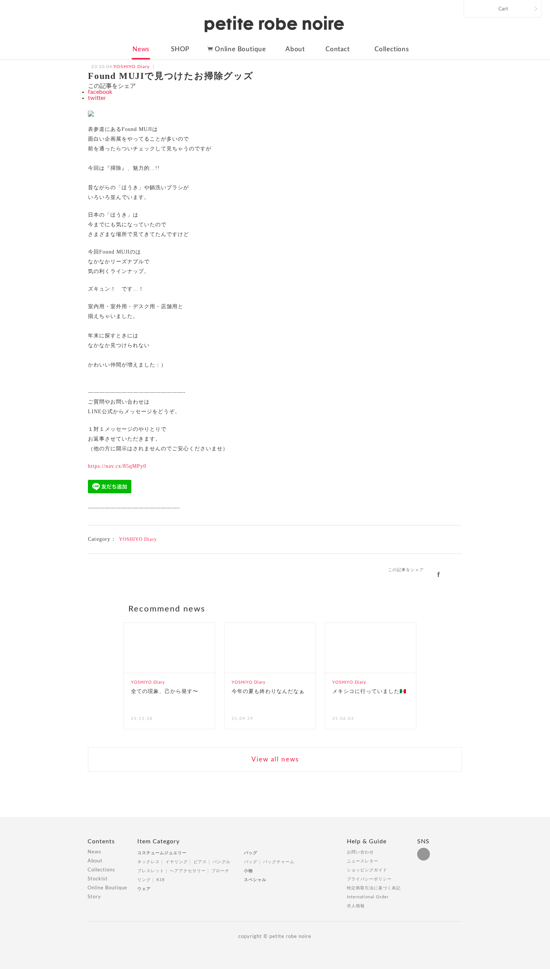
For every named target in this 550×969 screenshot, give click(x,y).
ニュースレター (362, 861)
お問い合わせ (360, 852)
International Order (368, 897)
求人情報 (356, 906)
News (140, 49)
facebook (100, 92)
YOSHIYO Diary (138, 539)
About (295, 49)
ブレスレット (150, 871)
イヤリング (176, 862)
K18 (160, 880)
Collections (392, 49)
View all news (275, 759)
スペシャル (255, 880)
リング (144, 880)
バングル (221, 862)
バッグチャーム (278, 862)
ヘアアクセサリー (188, 871)
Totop (469, 845)
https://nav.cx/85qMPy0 (117, 466)
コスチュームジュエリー (162, 853)
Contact (338, 49)
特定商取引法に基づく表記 (374, 888)
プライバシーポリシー (369, 879)
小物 (248, 871)
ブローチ (220, 871)
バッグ (250, 853)
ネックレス (148, 862)
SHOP (180, 49)
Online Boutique (240, 49)
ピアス (200, 862)
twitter (97, 98)
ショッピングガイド (367, 870)
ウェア (144, 889)
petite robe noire (274, 24)
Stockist (98, 879)
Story (94, 897)
